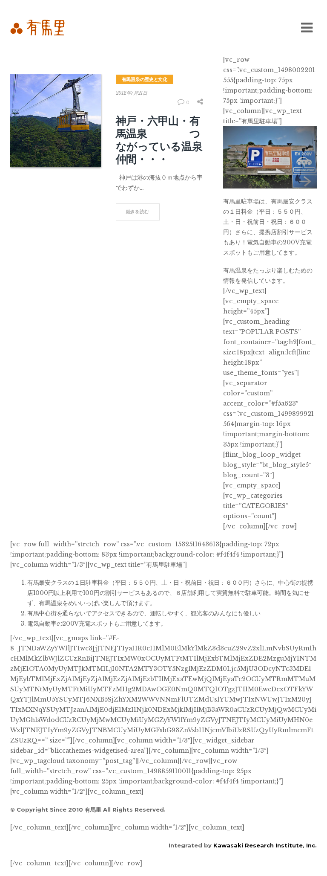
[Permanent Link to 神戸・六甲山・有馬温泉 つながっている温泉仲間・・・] (55, 120)
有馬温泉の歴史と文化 (144, 79)
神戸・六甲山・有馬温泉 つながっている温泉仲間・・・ (159, 139)
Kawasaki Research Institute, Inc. (265, 845)
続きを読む (137, 212)
